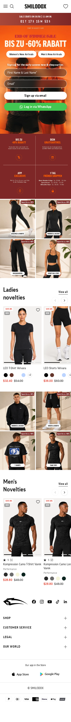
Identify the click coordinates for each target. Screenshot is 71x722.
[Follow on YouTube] (49, 601)
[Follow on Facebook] (34, 601)
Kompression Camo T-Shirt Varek (22, 564)
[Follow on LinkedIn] (65, 601)
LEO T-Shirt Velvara (14, 368)
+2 (30, 375)
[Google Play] (49, 674)
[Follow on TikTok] (57, 601)
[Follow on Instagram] (41, 601)
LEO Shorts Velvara (55, 368)
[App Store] (21, 674)
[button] (64, 300)
